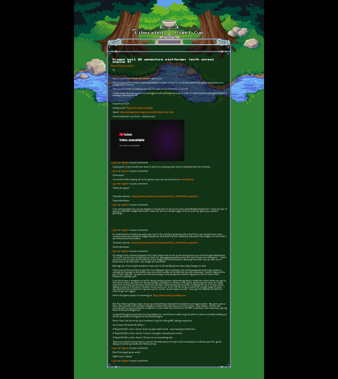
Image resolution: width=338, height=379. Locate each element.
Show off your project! (122, 66)
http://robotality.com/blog (139, 108)
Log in (115, 163)
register (125, 163)
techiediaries (187, 180)
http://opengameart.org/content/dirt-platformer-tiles (147, 112)
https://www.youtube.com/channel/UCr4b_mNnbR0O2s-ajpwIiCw (164, 196)
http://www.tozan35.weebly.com (169, 296)
